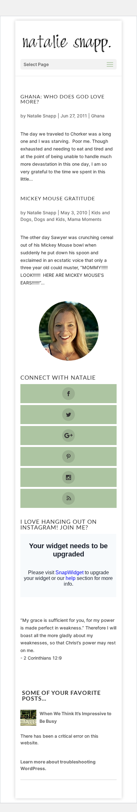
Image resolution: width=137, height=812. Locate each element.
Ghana (98, 115)
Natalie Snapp (41, 115)
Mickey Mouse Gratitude (57, 198)
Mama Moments (85, 219)
